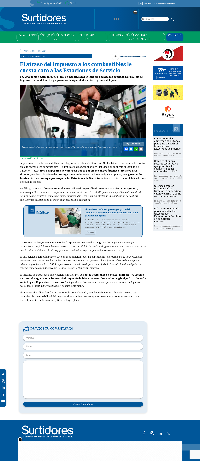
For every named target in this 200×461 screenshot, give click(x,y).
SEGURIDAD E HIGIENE (88, 37)
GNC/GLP (47, 35)
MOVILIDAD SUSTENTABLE (141, 37)
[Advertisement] (168, 275)
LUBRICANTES (119, 35)
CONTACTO (175, 35)
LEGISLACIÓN (66, 35)
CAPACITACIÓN (27, 35)
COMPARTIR (135, 143)
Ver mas (90, 232)
